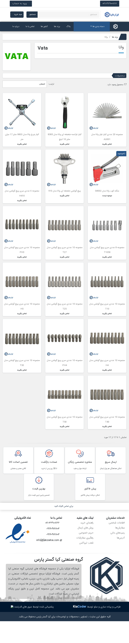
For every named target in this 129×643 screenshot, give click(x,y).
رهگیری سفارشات (84, 538)
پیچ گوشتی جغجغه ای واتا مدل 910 (64, 191)
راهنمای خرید (86, 523)
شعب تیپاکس (86, 543)
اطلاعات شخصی (117, 523)
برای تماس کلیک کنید (63, 506)
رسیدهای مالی (117, 533)
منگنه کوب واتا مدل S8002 (107, 191)
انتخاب (41, 84)
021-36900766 (110, 3)
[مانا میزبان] (12, 607)
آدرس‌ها (121, 538)
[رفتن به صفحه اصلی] (115, 26)
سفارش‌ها (120, 528)
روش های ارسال (85, 528)
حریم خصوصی (86, 533)
